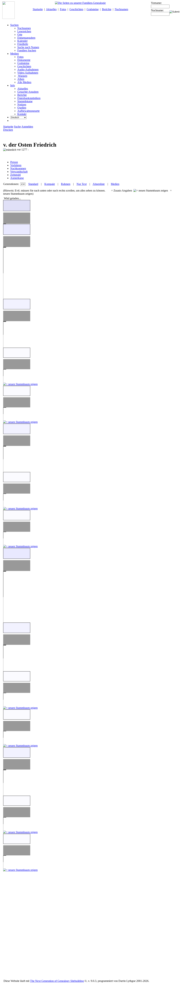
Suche (17, 126)
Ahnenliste (99, 183)
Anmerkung (17, 177)
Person (14, 162)
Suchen (14, 24)
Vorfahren (15, 165)
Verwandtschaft (19, 171)
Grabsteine (93, 9)
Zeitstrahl (15, 174)
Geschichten (76, 9)
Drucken (8, 129)
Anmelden (27, 126)
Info (12, 85)
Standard (33, 183)
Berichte (106, 9)
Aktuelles (51, 9)
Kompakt (49, 183)
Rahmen (65, 183)
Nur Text (82, 183)
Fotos (63, 9)
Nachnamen (121, 9)
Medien (14, 53)
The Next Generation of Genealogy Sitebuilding (57, 980)
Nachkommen (18, 168)
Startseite (38, 9)
